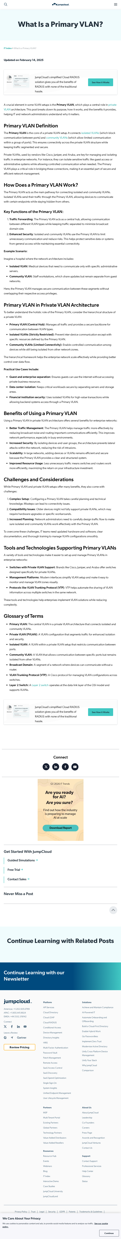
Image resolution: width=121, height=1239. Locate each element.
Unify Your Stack (89, 1060)
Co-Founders (88, 1122)
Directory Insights (51, 1037)
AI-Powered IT (88, 1012)
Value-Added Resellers (53, 1142)
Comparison (88, 1070)
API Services (48, 1007)
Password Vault (50, 1052)
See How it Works (100, 82)
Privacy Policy (21, 1211)
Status (85, 1181)
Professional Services (91, 1166)
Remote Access (50, 1062)
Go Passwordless (90, 1036)
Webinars (47, 1166)
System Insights (50, 1087)
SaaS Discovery (50, 1072)
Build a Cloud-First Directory (95, 1026)
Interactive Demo (51, 1181)
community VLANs (57, 137)
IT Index (8, 48)
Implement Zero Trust (91, 1041)
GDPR (62, 1211)
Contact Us (87, 1147)
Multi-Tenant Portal (51, 1117)
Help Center (87, 1171)
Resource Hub (49, 1155)
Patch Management (52, 1057)
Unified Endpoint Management (57, 1092)
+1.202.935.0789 (22, 1008)
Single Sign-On (50, 1082)
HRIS (45, 1042)
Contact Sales (17, 879)
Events (46, 1160)
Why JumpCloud (89, 1065)
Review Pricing (19, 1047)
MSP (45, 1112)
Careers (85, 1127)
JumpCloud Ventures (91, 1142)
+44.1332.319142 (18, 1016)
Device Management (52, 1032)
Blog (45, 1171)
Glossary (86, 1176)
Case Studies (49, 1186)
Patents (72, 1211)
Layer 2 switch (40, 685)
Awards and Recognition (93, 1137)
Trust (33, 1211)
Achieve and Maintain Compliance (97, 1007)
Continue (109, 1233)
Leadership (87, 1117)
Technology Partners (52, 1132)
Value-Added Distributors (54, 1137)
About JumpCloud (90, 1112)
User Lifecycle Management (55, 1097)
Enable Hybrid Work (91, 1031)
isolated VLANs (90, 132)
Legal (41, 1211)
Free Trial (14, 869)
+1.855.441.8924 (18, 1012)
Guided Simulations (21, 860)
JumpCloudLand (50, 1196)
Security (51, 1211)
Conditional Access (52, 1027)
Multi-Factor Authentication (55, 1047)
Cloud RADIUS (50, 1022)
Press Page (87, 1132)
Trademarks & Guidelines (90, 1211)
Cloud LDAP (48, 1017)
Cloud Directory (50, 1012)
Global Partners (50, 1127)
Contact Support (89, 1160)
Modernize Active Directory (94, 1046)
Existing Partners (50, 1122)
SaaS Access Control (52, 1067)
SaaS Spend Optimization (54, 1077)
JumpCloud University (53, 1191)
